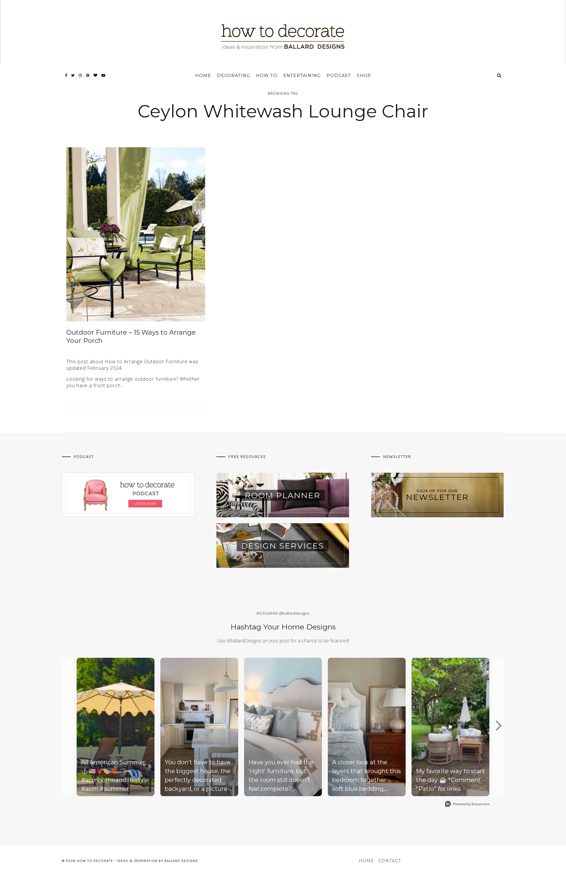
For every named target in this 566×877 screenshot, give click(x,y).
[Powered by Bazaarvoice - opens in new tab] (467, 804)
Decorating (233, 75)
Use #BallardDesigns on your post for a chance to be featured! (283, 640)
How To (266, 75)
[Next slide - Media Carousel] (498, 726)
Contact (389, 860)
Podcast (339, 75)
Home (203, 75)
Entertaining (302, 75)
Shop (364, 75)
